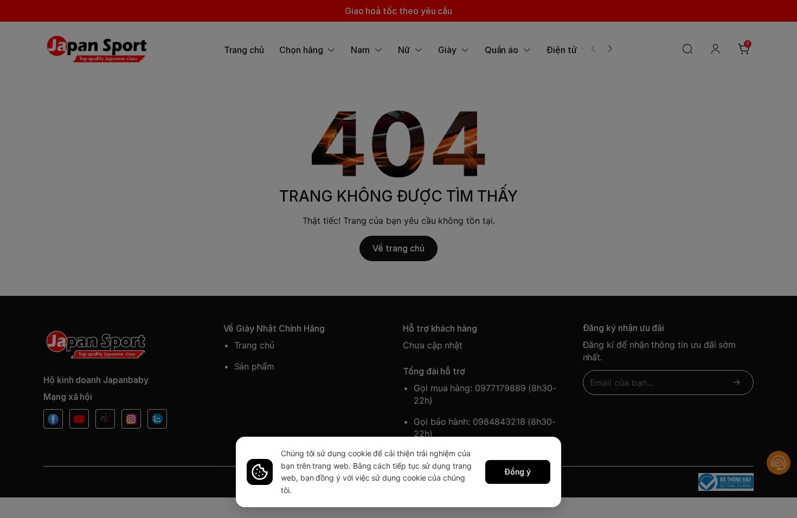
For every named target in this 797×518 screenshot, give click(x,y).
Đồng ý (518, 471)
